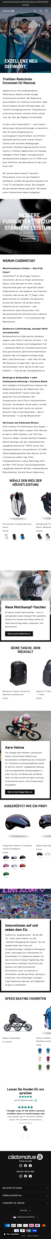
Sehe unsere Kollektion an (19, 634)
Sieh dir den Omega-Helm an (20, 792)
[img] (25, 1097)
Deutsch (23, 1211)
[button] (23, 1136)
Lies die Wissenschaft (30, 416)
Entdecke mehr (29, 239)
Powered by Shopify (32, 1236)
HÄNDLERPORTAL (12, 1196)
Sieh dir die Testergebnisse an (30, 371)
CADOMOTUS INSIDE (14, 1203)
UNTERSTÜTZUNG (12, 1188)
